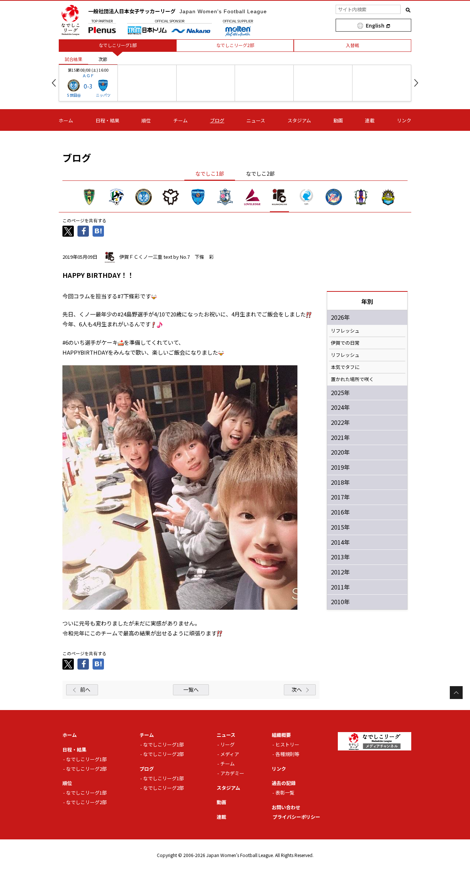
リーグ (227, 744)
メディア (229, 753)
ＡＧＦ (88, 75)
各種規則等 (287, 753)
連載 (370, 120)
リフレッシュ (345, 331)
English (375, 25)
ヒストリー (287, 744)
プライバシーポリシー (296, 816)
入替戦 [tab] (352, 45)
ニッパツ (103, 95)
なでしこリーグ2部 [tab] (235, 45)
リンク (404, 120)
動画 (338, 120)
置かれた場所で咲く (352, 379)
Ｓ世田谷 (73, 95)
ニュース (255, 120)
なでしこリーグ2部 (86, 768)
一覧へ (191, 689)
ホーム (66, 120)
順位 (146, 120)
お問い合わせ (286, 807)
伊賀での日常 (345, 343)
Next (416, 83)
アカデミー (232, 773)
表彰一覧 (284, 792)
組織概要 (281, 734)
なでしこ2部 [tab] (260, 173)
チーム (180, 120)
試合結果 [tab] (73, 59)
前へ (85, 689)
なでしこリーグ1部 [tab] (118, 45)
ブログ (217, 120)
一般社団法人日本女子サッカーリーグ (177, 11)
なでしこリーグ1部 (86, 759)
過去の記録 (284, 782)
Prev (54, 83)
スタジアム (299, 120)
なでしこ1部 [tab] (209, 173)
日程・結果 (107, 120)
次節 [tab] (102, 59)
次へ (297, 689)
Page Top (456, 692)
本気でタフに (345, 367)
